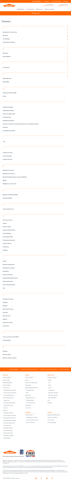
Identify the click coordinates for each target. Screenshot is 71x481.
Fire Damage (6, 380)
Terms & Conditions (52, 417)
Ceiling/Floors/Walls (8, 435)
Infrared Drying (7, 117)
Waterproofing (7, 354)
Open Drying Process (8, 209)
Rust (4, 288)
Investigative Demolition (9, 130)
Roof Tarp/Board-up (9, 395)
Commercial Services (8, 397)
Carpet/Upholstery (8, 433)
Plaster (5, 223)
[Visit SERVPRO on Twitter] (41, 478)
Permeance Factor (7, 220)
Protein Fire (6, 247)
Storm (49, 387)
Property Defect (7, 243)
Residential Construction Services (29, 369)
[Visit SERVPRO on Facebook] (52, 478)
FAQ (48, 400)
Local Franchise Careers (32, 420)
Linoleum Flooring (7, 159)
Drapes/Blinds (7, 438)
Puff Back (5, 250)
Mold (49, 385)
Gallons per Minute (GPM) (9, 92)
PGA (27, 392)
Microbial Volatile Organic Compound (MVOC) (15, 177)
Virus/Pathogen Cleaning (9, 420)
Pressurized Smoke (8, 236)
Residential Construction (10, 390)
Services (6, 407)
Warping (5, 351)
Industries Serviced (8, 405)
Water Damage (7, 377)
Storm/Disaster (7, 385)
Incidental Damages (8, 107)
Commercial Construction (10, 392)
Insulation (5, 127)
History (27, 380)
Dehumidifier (6, 82)
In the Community (30, 402)
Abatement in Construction (10, 32)
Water (50, 380)
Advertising (28, 405)
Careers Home (29, 415)
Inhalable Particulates (8, 120)
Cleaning (5, 410)
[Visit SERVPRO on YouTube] (47, 478)
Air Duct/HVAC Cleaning (9, 415)
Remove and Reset (8, 274)
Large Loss (6, 400)
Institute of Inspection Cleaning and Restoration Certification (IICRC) (21, 124)
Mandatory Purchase (8, 170)
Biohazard (5, 53)
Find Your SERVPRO (64, 369)
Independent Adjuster (8, 110)
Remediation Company (9, 268)
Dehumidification (7, 78)
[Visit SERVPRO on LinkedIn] (36, 478)
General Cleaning (7, 430)
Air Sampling (6, 39)
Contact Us (28, 407)
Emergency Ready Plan (9, 402)
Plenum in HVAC (7, 226)
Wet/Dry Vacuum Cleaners (10, 358)
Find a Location (49, 9)
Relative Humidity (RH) (8, 264)
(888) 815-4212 (63, 5)
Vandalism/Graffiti (7, 428)
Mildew (4, 180)
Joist (4, 141)
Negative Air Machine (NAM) (10, 194)
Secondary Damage (8, 299)
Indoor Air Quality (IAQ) (9, 114)
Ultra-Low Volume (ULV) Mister (11, 337)
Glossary (49, 402)
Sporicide (5, 312)
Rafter (4, 261)
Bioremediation (7, 56)
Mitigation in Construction (9, 183)
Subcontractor (7, 315)
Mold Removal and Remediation (48, 369)
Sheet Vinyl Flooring (8, 309)
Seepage (5, 302)
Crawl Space (6, 67)
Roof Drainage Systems (9, 284)
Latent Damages (7, 156)
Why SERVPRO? (52, 397)
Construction (6, 387)
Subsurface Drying (7, 322)
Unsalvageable (7, 340)
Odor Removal (7, 425)
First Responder (30, 390)
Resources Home (51, 377)
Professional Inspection (9, 240)
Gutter (4, 96)
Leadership (28, 385)
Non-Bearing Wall (7, 198)
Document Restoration (9, 423)
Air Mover (5, 35)
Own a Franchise (56, 1)
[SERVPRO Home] (9, 5)
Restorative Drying (8, 281)
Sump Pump (6, 326)
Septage (5, 305)
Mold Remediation (7, 382)
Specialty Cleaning (8, 413)
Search (66, 1)
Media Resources (30, 397)
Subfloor (5, 319)
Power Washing (7, 233)
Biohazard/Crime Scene (9, 418)
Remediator (6, 271)
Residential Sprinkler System (10, 278)
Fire (49, 382)
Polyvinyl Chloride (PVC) (9, 230)
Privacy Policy (50, 420)
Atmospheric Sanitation (9, 42)
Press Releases (30, 400)
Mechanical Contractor (9, 173)
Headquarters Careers (32, 417)
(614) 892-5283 (48, 5)
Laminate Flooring (7, 152)
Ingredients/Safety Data (53, 415)
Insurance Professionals (31, 382)
